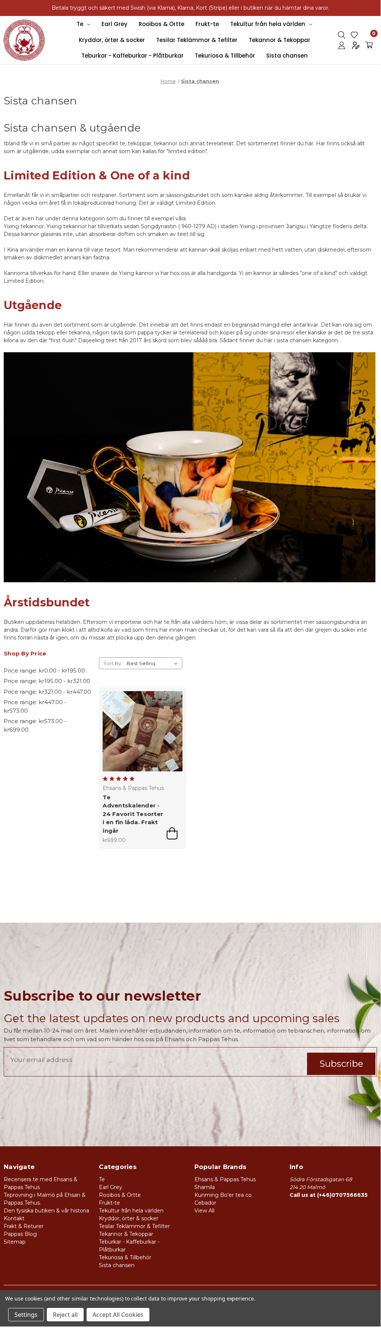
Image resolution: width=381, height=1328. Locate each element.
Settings (26, 1315)
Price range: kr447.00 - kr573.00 (35, 706)
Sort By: (112, 663)
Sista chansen (287, 55)
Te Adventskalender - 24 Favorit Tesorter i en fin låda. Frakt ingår (133, 814)
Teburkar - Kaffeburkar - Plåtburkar (132, 55)
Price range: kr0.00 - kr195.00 (44, 670)
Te (80, 24)
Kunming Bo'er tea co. (223, 1195)
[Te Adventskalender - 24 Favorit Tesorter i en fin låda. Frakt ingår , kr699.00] (143, 731)
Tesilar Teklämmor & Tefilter (197, 40)
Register (356, 45)
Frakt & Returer (23, 1226)
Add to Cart (172, 833)
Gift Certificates (354, 35)
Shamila (204, 1187)
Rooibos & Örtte (161, 24)
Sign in (342, 45)
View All (204, 1210)
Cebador (205, 1202)
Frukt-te (207, 24)
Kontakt (14, 1218)
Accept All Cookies (118, 1315)
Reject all (65, 1315)
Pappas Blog (20, 1234)
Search (342, 35)
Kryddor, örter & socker (112, 40)
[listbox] (154, 663)
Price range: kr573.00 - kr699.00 (35, 725)
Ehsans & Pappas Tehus (225, 1179)
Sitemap (15, 1241)
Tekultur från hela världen (267, 24)
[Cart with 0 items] (369, 45)
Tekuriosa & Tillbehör (225, 55)
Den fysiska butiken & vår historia (46, 1210)
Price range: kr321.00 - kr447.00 (47, 691)
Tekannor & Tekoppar (279, 40)
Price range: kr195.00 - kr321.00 (47, 680)
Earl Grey (114, 24)
